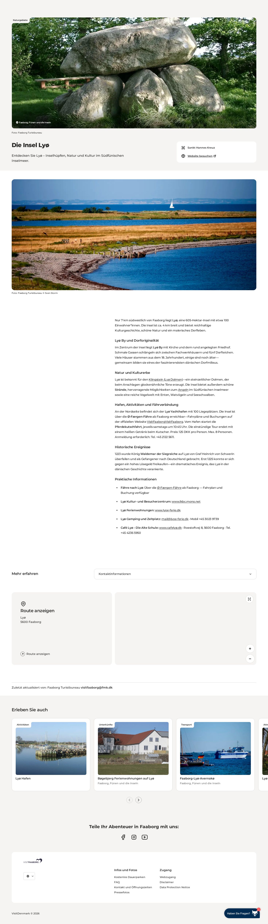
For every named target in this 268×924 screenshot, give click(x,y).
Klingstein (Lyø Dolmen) (166, 379)
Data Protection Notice (175, 887)
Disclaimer (167, 882)
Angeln (183, 389)
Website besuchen (200, 156)
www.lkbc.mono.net (186, 501)
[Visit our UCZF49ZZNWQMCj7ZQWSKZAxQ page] (144, 837)
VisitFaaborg (156, 421)
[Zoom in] (250, 648)
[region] (185, 628)
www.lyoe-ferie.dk (168, 510)
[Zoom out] (250, 658)
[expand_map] (249, 599)
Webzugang (168, 877)
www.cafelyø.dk (170, 527)
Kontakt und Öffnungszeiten (133, 887)
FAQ (117, 882)
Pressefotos (121, 892)
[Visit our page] (123, 837)
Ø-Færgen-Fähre (169, 487)
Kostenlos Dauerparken (129, 877)
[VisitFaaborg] (32, 861)
